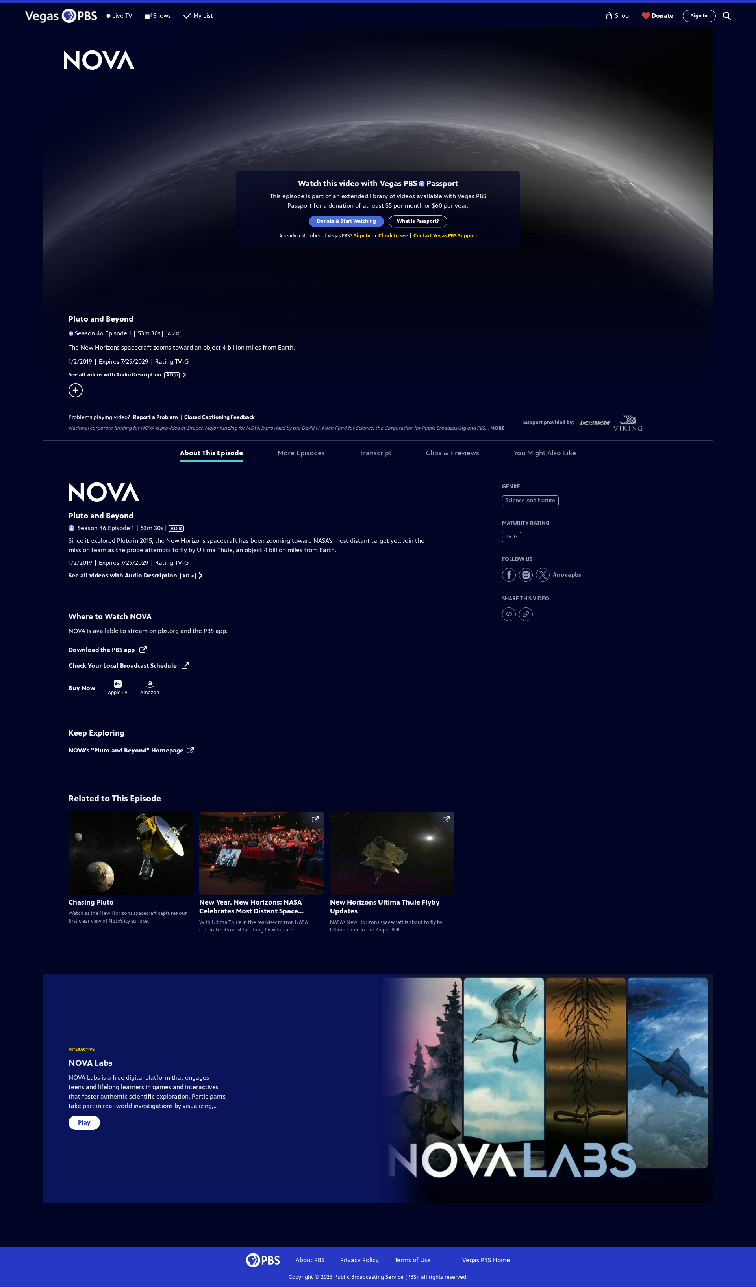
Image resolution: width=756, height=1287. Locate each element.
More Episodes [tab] (301, 453)
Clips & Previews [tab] (452, 453)
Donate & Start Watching (346, 221)
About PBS (310, 1260)
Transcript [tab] (375, 453)
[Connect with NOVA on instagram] (526, 575)
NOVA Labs (91, 1063)
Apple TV (118, 688)
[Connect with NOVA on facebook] (509, 575)
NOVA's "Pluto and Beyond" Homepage (126, 750)
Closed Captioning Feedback (219, 417)
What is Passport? (418, 221)
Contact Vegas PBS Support (445, 236)
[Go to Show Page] (388, 60)
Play (84, 1122)
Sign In (699, 16)
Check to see (393, 236)
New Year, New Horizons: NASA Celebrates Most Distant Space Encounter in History (250, 911)
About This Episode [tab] (211, 453)
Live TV (122, 15)
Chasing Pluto (91, 902)
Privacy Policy (359, 1260)
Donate (662, 15)
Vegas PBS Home (486, 1260)
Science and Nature (530, 500)
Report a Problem (155, 417)
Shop (622, 15)
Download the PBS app (102, 650)
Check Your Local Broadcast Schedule (123, 665)
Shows (162, 15)
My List (203, 15)
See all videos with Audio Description (121, 374)
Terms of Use (413, 1260)
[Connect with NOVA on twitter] (543, 575)
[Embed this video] (509, 614)
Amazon (149, 688)
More (497, 428)
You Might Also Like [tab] (545, 453)
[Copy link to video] (526, 614)
